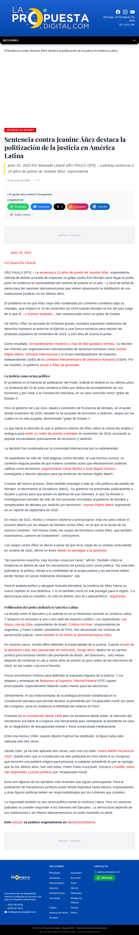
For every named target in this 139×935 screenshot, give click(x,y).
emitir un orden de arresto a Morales (51, 433)
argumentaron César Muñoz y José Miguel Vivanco (78, 468)
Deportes (53, 888)
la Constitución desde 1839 (42, 716)
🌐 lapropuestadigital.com (107, 872)
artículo (17, 822)
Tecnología (54, 898)
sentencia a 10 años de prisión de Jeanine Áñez (74, 272)
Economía (76, 878)
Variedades (76, 893)
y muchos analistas (38, 314)
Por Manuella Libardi (19, 263)
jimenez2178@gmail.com (89, 932)
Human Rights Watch (98, 505)
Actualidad (54, 878)
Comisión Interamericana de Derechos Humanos (80, 359)
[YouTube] (132, 12)
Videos (74, 912)
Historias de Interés (58, 912)
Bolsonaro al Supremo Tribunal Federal (68, 681)
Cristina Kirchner (80, 624)
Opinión (74, 888)
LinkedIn (102, 206)
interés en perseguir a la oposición (82, 550)
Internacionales (56, 883)
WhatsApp (20, 206)
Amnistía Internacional (41, 354)
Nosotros (53, 918)
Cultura (52, 907)
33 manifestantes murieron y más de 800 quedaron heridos (71, 344)
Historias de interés (20, 130)
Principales (54, 873)
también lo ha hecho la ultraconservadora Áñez (77, 635)
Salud (73, 883)
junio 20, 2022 (21, 252)
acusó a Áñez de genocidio (59, 365)
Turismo (75, 907)
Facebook (43, 206)
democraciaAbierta (81, 822)
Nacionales (76, 873)
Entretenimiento (57, 893)
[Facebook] (118, 12)
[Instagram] (125, 12)
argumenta (117, 596)
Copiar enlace (22, 214)
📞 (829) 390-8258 (13, 905)
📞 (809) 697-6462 (13, 908)
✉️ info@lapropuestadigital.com (20, 912)
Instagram (80, 206)
